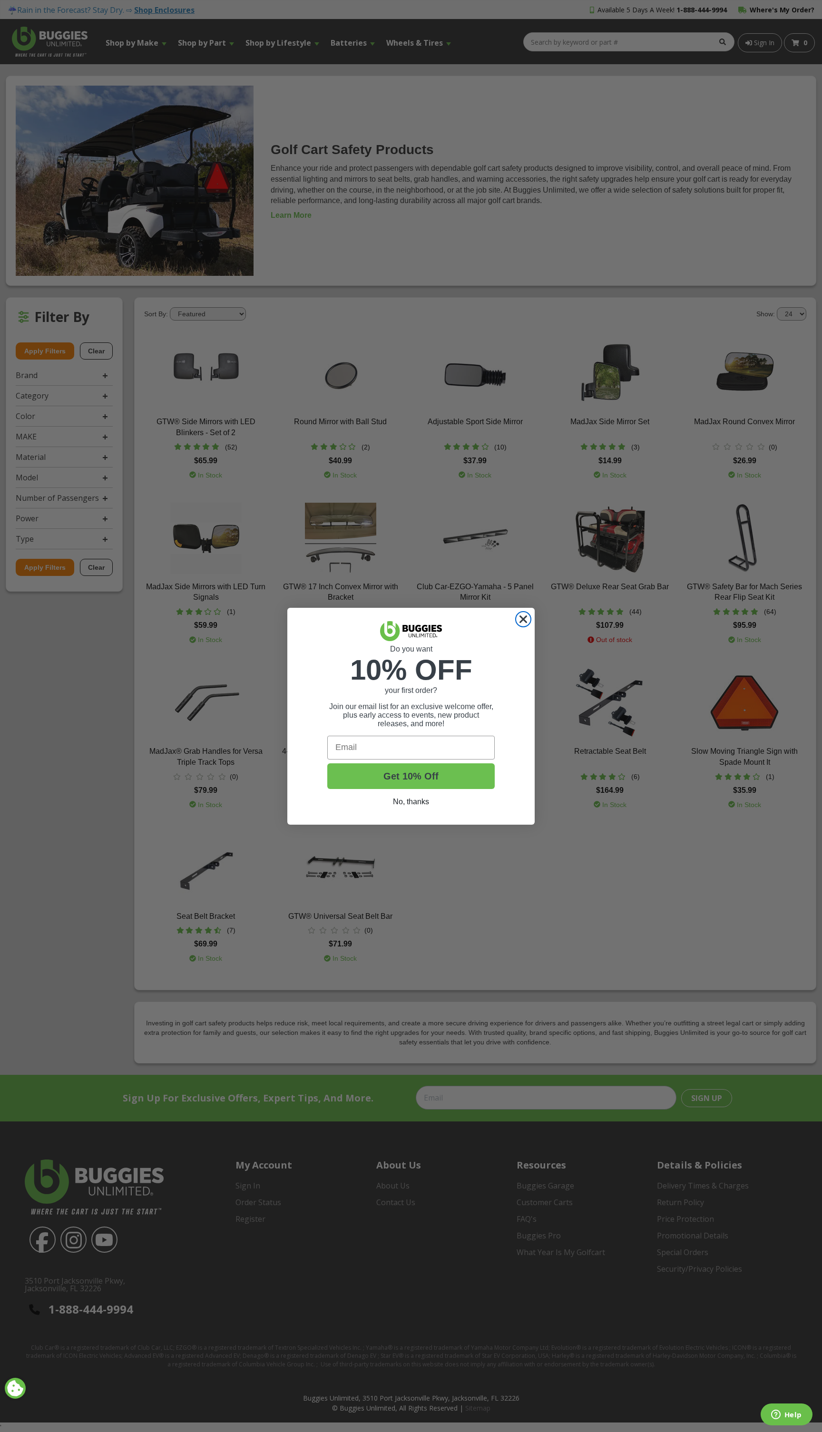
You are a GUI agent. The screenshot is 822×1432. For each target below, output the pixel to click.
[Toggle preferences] (15, 1388)
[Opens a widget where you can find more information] (786, 1415)
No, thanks (411, 802)
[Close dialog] (523, 619)
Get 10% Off (411, 776)
